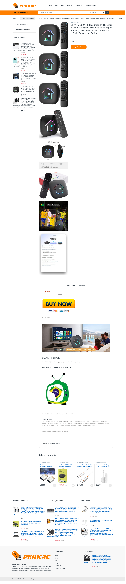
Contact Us (78, 5)
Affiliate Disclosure (90, 5)
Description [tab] (71, 285)
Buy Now (79, 47)
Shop (56, 5)
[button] (66, 24)
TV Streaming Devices (27, 18)
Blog (62, 5)
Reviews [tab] (82, 285)
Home (50, 5)
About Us (69, 5)
